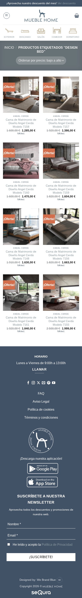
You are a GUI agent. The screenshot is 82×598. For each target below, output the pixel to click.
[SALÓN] (41, 32)
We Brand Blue (47, 579)
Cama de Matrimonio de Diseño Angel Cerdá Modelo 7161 (21, 321)
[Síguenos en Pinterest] (48, 383)
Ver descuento (67, 3)
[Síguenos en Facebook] (28, 383)
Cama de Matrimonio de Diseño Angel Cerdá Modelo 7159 (61, 189)
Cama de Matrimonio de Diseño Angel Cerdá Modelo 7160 (21, 189)
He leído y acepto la (42, 544)
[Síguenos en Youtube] (53, 383)
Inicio (9, 47)
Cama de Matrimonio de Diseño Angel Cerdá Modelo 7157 (61, 123)
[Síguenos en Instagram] (33, 383)
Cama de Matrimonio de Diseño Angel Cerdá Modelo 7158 (21, 123)
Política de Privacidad (57, 544)
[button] (6, 15)
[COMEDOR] (57, 32)
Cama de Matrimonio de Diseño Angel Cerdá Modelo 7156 (61, 255)
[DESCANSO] (25, 32)
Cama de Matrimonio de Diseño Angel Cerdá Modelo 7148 (21, 255)
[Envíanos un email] (43, 383)
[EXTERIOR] (9, 32)
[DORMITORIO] (73, 32)
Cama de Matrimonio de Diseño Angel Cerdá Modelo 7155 (61, 321)
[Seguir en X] (38, 383)
